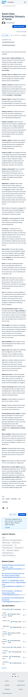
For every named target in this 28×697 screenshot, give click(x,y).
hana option (14, 498)
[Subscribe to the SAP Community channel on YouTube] (15, 676)
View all (4, 668)
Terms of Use (21, 681)
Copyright (7, 685)
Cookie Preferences (7, 693)
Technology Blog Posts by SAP (9, 5)
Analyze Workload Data (7, 547)
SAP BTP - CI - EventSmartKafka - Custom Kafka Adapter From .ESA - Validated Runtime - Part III (14, 582)
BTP (3, 550)
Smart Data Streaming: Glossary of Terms (13, 16)
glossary (7, 498)
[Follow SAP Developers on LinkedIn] (18, 676)
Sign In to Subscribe (19, 26)
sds (19, 498)
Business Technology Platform (8, 555)
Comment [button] (22, 514)
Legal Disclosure (21, 685)
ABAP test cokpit (15, 542)
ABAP (3, 537)
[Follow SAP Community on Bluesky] (12, 676)
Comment (7, 527)
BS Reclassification (19, 547)
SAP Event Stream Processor (8, 42)
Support (21, 689)
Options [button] (13, 29)
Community (11, 2)
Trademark (7, 689)
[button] (3, 35)
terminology (4, 502)
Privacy (7, 681)
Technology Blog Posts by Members (12, 568)
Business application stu (7, 552)
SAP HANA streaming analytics (8, 45)
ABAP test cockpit (6, 542)
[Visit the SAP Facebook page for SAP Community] (10, 676)
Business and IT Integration (12, 550)
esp (3, 498)
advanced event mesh (7, 545)
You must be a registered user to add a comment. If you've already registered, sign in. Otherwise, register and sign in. (13, 522)
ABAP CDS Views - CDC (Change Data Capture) (11, 540)
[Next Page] (15, 557)
